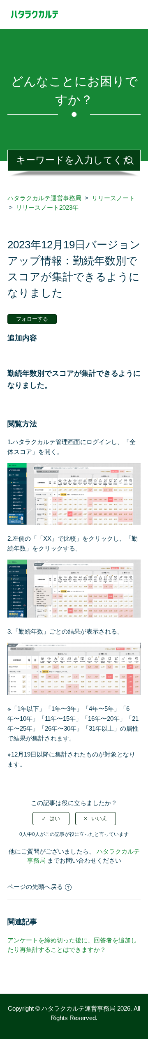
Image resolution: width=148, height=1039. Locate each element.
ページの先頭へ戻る (35, 886)
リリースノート (113, 197)
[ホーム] (74, 13)
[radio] (50, 818)
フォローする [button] (32, 319)
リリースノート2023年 (47, 207)
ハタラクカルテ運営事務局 (44, 197)
